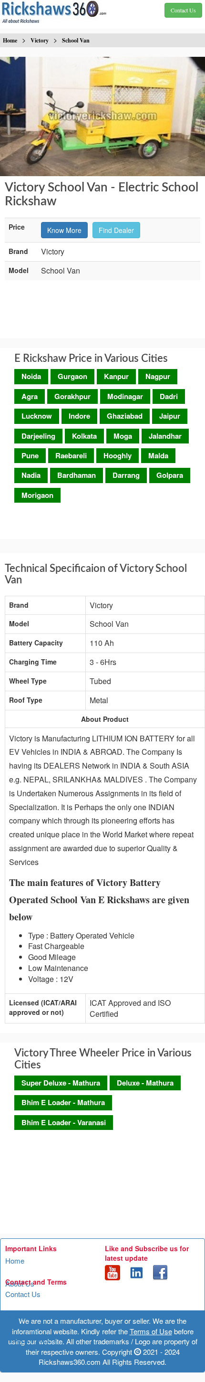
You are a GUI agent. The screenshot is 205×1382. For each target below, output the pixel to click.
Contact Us (23, 1294)
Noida (31, 376)
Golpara (169, 475)
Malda (158, 455)
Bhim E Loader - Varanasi (63, 1122)
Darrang (126, 475)
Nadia (31, 475)
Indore (79, 416)
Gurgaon (72, 376)
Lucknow (36, 416)
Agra (29, 396)
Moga (122, 436)
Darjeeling (38, 436)
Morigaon (37, 495)
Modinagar (125, 396)
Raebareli (71, 455)
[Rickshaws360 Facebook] (160, 1272)
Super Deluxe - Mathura (60, 1082)
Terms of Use (26, 1317)
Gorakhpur (72, 396)
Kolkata (84, 436)
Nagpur (157, 376)
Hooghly (117, 455)
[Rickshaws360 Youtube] (112, 1272)
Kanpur (116, 376)
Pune (30, 455)
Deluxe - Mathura (145, 1082)
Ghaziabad (125, 416)
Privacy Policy (27, 1340)
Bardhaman (76, 475)
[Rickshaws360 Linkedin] (136, 1272)
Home (14, 1260)
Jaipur (169, 416)
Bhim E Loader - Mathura (63, 1102)
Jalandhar (165, 436)
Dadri (169, 396)
